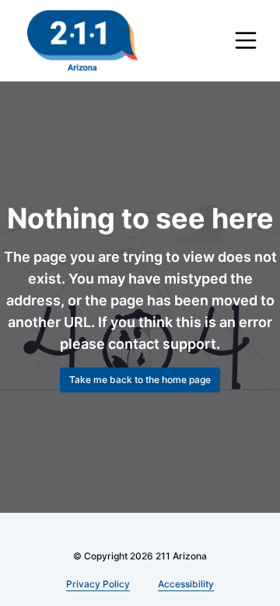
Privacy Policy (98, 584)
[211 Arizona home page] (83, 40)
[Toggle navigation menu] (245, 40)
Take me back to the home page (140, 379)
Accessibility (186, 584)
